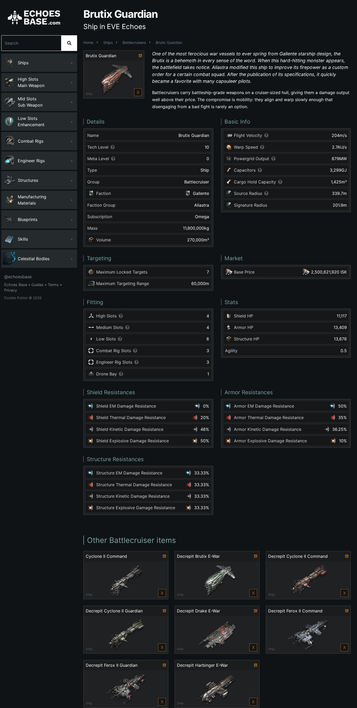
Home (88, 42)
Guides (37, 284)
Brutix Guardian (169, 42)
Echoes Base (15, 284)
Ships (108, 42)
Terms (53, 284)
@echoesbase (18, 276)
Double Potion (16, 298)
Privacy (10, 290)
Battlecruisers (134, 42)
